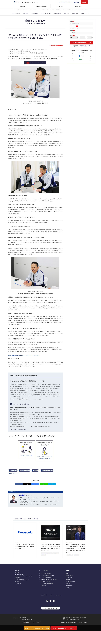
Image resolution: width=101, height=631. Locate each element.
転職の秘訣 (25, 13)
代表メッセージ (69, 575)
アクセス (68, 583)
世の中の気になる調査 (46, 13)
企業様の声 (43, 585)
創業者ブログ (69, 585)
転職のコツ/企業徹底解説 (41, 6)
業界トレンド (67, 13)
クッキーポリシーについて (83, 622)
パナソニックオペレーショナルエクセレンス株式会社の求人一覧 (36, 629)
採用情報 (42, 594)
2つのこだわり (69, 577)
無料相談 (84, 2)
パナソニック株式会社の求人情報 (35, 62)
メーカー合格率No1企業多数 (47, 575)
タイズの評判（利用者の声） (47, 583)
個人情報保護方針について (71, 622)
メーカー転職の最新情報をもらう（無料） (81, 42)
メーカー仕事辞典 (57, 13)
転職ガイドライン (84, 13)
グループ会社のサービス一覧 (50, 608)
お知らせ (68, 587)
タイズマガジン (78, 6)
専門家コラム (75, 13)
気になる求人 (76, 2)
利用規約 (63, 622)
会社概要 (68, 579)
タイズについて (59, 6)
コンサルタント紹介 (70, 581)
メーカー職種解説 (34, 13)
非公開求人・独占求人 (46, 581)
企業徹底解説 (18, 577)
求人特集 (17, 572)
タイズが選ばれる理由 (46, 573)
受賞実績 (17, 570)
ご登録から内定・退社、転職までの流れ (23, 576)
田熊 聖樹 (22, 495)
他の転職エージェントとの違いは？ (49, 579)
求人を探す (22, 6)
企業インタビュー (16, 13)
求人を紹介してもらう (20, 574)
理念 (67, 573)
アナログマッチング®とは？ (47, 577)
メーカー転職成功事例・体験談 (22, 579)
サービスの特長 (44, 570)
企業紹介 (68, 570)
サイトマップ (18, 583)
